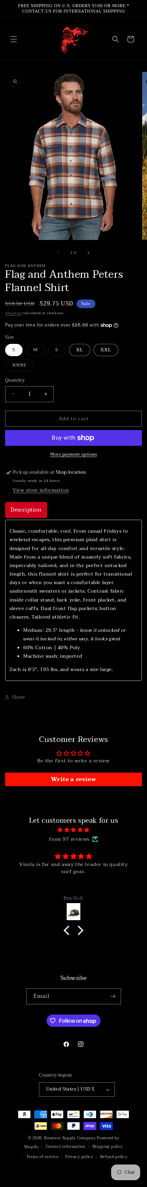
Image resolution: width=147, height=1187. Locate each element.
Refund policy (114, 1157)
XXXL (23, 366)
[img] (73, 830)
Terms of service (42, 1157)
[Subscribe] (113, 996)
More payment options (73, 454)
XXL (106, 350)
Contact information (65, 1146)
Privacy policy (79, 1157)
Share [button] (18, 697)
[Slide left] (58, 252)
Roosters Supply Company (69, 1138)
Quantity (15, 380)
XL (79, 350)
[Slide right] (88, 252)
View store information (41, 490)
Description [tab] (26, 510)
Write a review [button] (73, 779)
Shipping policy (107, 1146)
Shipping (13, 313)
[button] (13, 39)
